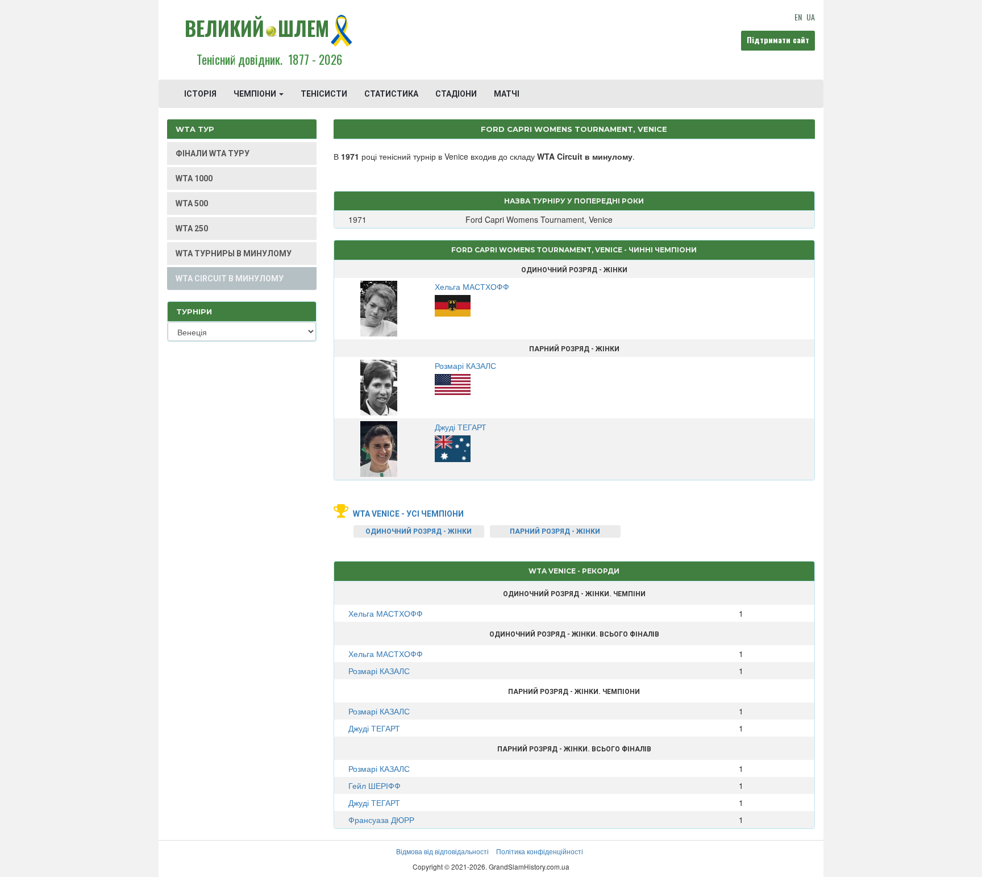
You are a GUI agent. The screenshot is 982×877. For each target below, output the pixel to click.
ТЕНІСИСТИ (324, 93)
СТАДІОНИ (456, 93)
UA (810, 17)
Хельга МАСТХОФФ (385, 613)
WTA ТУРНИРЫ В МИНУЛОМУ (234, 253)
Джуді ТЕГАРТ (374, 728)
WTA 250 (192, 228)
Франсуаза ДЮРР (381, 819)
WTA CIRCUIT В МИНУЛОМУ (230, 278)
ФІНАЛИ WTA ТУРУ (212, 153)
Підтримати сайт (778, 39)
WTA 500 (192, 203)
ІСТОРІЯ (200, 93)
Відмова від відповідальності (442, 851)
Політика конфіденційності (539, 851)
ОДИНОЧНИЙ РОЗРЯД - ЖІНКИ (418, 531)
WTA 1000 (194, 178)
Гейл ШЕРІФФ (374, 785)
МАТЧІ (506, 93)
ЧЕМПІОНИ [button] (256, 93)
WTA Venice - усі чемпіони (408, 513)
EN (798, 17)
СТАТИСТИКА (391, 93)
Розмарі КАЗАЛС (379, 670)
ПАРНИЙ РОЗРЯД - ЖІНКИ (555, 531)
